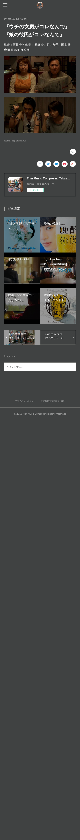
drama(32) (21, 140)
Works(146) (9, 140)
